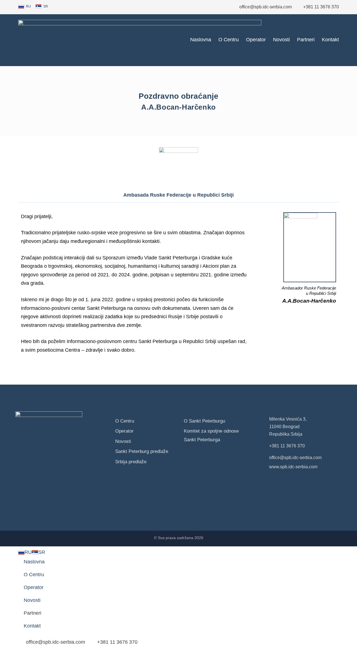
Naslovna (200, 39)
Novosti (281, 39)
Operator (256, 39)
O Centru (228, 39)
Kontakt (330, 39)
